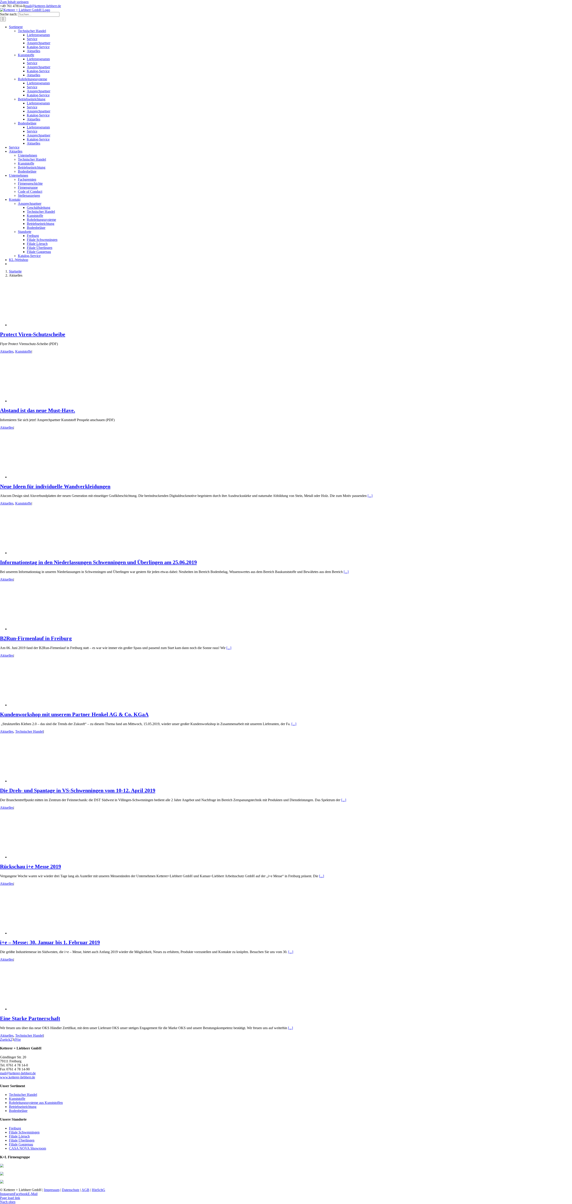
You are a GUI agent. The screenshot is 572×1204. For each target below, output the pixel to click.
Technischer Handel (29, 731)
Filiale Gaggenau (21, 1144)
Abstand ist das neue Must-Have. (37, 410)
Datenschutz (70, 1190)
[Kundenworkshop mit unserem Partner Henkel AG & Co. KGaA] (44, 705)
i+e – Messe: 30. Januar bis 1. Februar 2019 (50, 942)
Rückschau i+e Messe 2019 (30, 866)
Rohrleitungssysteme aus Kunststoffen (36, 1103)
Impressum (51, 1190)
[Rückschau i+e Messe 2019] (44, 857)
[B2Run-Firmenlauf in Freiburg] (44, 629)
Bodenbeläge (18, 1111)
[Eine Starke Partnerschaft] (44, 1009)
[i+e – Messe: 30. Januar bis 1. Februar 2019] (44, 933)
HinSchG (98, 1190)
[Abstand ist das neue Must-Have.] (44, 401)
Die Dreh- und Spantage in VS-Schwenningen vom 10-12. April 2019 (77, 790)
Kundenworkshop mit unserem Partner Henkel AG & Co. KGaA (74, 714)
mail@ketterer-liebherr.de (43, 6)
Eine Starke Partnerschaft (30, 1018)
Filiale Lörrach (19, 1136)
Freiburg (15, 1128)
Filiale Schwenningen (24, 1132)
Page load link (10, 1198)
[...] (370, 496)
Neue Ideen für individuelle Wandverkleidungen (55, 486)
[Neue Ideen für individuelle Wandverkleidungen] (44, 477)
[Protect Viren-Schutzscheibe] (44, 325)
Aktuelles (6, 351)
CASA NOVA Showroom (27, 1148)
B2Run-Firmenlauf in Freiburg (36, 638)
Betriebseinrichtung (22, 1107)
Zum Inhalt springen (14, 2)
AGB (85, 1190)
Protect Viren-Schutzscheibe (32, 334)
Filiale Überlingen (21, 1140)
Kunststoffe (23, 351)
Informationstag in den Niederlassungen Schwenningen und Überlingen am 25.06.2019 (98, 562)
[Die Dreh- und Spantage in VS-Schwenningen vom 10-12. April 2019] (44, 781)
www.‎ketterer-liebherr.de (17, 1077)
